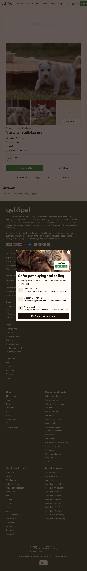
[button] (43, 316)
